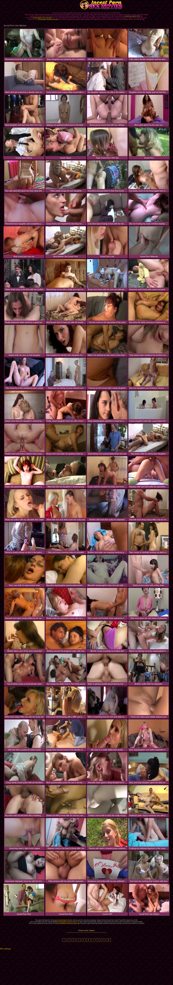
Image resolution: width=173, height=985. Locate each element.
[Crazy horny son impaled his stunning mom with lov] (66, 207)
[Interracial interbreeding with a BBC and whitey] (66, 701)
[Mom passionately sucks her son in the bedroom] (66, 766)
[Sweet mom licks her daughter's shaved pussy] (24, 405)
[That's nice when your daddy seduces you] (148, 701)
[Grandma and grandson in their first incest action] (107, 175)
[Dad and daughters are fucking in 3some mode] (148, 372)
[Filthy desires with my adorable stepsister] (66, 865)
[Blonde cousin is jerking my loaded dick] (107, 635)
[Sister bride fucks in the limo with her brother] (24, 273)
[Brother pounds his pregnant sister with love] (66, 635)
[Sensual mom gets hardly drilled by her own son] (24, 602)
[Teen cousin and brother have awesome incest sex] (107, 602)
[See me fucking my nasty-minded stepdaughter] (148, 207)
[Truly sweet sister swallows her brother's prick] (148, 339)
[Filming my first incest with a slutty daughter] (107, 372)
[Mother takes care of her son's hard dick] (24, 635)
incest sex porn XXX (132, 16)
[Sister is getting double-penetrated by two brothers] (107, 668)
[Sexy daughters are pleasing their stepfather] (66, 43)
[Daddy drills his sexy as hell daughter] (24, 339)
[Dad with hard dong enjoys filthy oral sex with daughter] (148, 503)
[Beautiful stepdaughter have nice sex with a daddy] (107, 569)
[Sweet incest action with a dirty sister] (148, 569)
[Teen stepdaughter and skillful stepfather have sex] (148, 733)
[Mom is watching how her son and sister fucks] (107, 701)
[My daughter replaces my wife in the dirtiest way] (107, 76)
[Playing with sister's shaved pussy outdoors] (107, 832)
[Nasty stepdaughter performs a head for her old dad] (107, 405)
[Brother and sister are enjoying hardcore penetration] (107, 536)
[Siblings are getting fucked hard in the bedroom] (66, 109)
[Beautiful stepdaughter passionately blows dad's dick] (66, 569)
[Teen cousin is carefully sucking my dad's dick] (148, 536)
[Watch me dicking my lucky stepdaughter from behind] (148, 635)
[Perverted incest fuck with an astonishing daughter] (24, 43)
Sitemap (8, 949)
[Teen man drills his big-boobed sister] (24, 569)
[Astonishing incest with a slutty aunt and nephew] (66, 273)
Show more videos (86, 930)
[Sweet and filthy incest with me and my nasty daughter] (66, 799)
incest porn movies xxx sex (48, 19)
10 (108, 940)
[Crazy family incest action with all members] (24, 766)
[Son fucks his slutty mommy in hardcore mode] (148, 306)
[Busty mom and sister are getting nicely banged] (66, 438)
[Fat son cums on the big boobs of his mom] (107, 306)
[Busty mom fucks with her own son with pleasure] (107, 273)
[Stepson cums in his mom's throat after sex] (66, 832)
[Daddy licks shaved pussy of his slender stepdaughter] (66, 733)
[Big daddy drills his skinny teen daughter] (148, 438)
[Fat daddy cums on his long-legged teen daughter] (148, 175)
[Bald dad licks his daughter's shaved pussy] (66, 470)
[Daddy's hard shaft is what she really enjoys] (107, 799)
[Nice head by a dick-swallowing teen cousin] (24, 372)
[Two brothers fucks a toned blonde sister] (24, 668)
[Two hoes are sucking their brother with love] (148, 865)
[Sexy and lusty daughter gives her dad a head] (148, 766)
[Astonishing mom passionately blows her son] (107, 438)
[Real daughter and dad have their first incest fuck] (24, 109)
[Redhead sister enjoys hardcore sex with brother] (148, 799)
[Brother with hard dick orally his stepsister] (107, 503)
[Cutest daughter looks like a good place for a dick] (148, 405)
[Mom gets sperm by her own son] (148, 109)
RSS (1, 949)
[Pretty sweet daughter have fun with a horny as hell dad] (66, 405)
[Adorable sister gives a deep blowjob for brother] (107, 766)
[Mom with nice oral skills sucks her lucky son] (66, 503)
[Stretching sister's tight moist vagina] (24, 832)
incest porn (63, 920)
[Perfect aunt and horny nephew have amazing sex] (24, 438)
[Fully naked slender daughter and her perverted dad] (148, 43)
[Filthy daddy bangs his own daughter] (66, 175)
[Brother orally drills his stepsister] (148, 668)
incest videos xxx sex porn (42, 18)
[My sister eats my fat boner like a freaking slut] (24, 799)
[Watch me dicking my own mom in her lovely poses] (107, 339)
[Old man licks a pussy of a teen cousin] (24, 733)
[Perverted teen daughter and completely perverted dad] (24, 207)
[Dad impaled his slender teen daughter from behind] (66, 339)
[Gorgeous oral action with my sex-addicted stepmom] (107, 865)
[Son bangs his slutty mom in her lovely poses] (66, 668)
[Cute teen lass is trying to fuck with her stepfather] (107, 207)
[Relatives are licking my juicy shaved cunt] (66, 372)
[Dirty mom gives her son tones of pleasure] (148, 602)
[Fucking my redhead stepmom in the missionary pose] (148, 832)
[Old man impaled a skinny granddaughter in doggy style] (107, 43)
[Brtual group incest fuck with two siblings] (107, 109)
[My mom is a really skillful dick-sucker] (107, 733)
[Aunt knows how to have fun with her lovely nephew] (66, 306)
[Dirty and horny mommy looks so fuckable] (66, 536)
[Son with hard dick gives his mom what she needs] (24, 175)
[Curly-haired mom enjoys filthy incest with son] (66, 76)
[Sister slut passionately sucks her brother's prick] (24, 470)
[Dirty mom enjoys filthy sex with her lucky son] (24, 701)
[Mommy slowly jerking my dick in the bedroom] (24, 536)
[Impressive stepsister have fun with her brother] (24, 865)
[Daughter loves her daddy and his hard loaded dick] (148, 76)
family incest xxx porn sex (70, 923)
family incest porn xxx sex (62, 922)
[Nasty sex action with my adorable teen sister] (24, 503)
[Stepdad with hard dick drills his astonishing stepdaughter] (148, 470)
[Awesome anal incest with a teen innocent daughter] (148, 273)
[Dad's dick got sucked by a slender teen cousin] (24, 76)
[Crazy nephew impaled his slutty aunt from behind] (107, 470)
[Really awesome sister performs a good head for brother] (24, 306)
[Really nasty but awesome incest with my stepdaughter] (66, 602)
